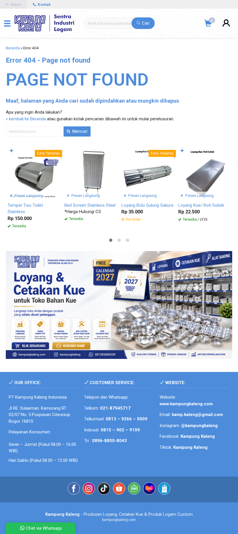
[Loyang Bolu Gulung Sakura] (147, 172)
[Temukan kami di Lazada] (149, 489)
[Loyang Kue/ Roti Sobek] (204, 172)
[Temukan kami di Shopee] (119, 489)
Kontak (44, 4)
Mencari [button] (79, 131)
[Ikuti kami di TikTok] (104, 489)
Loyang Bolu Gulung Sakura (147, 205)
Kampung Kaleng (190, 447)
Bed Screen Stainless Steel (90, 205)
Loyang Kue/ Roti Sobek (201, 205)
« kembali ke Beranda (26, 118)
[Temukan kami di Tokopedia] (134, 489)
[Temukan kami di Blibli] (164, 489)
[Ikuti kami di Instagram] (89, 489)
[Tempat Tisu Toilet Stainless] (34, 172)
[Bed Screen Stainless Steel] (90, 172)
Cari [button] (145, 23)
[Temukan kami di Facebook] (74, 489)
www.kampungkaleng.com (186, 403)
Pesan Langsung (28, 195)
